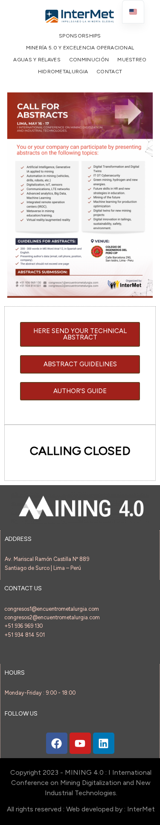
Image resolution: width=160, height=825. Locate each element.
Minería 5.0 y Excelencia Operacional (80, 48)
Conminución (89, 60)
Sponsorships (80, 36)
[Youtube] (80, 743)
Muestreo (131, 60)
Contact (109, 72)
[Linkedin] (103, 743)
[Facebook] (56, 743)
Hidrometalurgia (63, 72)
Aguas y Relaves (37, 60)
